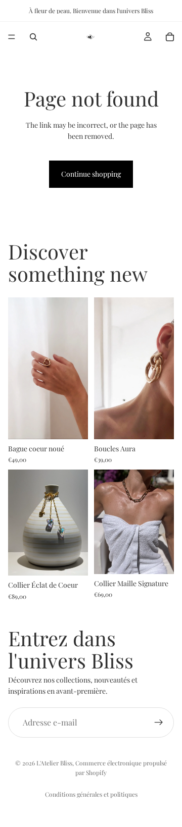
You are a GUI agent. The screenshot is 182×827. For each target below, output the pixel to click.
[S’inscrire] (158, 722)
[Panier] (170, 37)
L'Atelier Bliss (54, 763)
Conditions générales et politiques (91, 794)
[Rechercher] (33, 37)
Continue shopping (91, 174)
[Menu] (11, 36)
